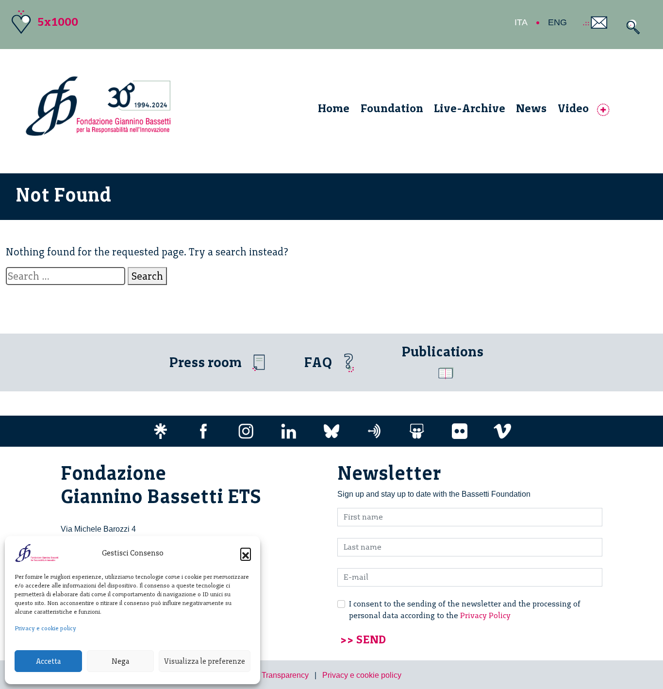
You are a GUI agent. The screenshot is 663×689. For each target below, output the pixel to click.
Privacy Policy (485, 615)
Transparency (285, 675)
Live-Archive (469, 108)
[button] (245, 553)
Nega (120, 661)
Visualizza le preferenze (204, 661)
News (531, 108)
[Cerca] (630, 27)
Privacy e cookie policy (45, 628)
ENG (557, 22)
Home (333, 108)
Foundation (392, 108)
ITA (521, 22)
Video (573, 108)
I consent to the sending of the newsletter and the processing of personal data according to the (464, 609)
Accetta (48, 661)
